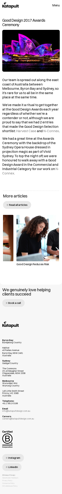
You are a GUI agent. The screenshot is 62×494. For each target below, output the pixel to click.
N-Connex (51, 131)
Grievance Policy (8, 483)
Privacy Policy (7, 480)
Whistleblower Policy (10, 486)
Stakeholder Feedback (10, 478)
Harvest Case (26, 131)
